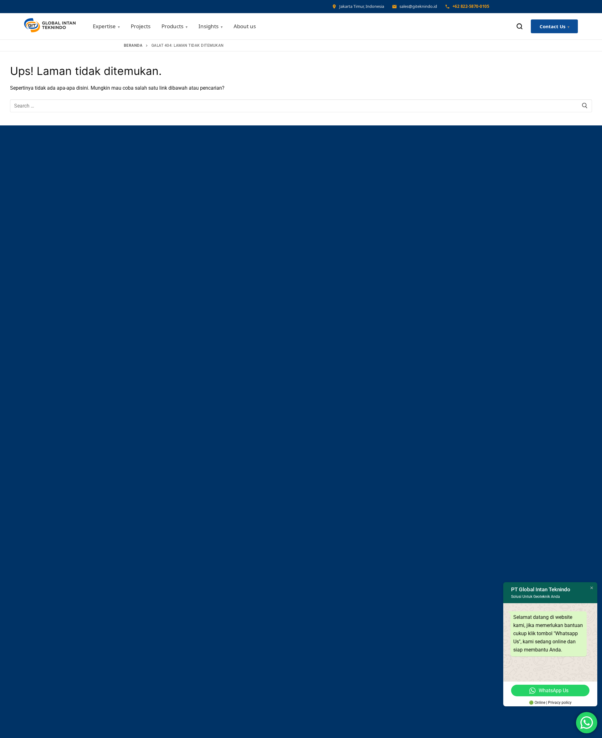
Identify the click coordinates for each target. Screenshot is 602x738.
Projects (140, 26)
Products (172, 26)
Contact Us (552, 26)
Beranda (133, 45)
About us (245, 26)
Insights (208, 26)
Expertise (104, 26)
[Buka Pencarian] (520, 26)
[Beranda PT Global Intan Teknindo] (50, 26)
